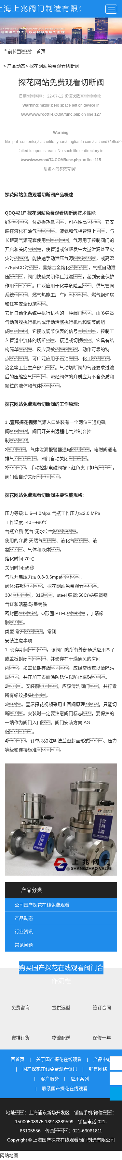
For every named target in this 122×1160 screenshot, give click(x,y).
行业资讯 (24, 931)
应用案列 (80, 1078)
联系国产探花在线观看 (65, 1088)
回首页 (17, 1059)
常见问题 (24, 944)
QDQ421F (15, 212)
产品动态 (16, 66)
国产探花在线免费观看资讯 (49, 1069)
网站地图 (9, 1155)
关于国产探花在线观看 (59, 1059)
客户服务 (50, 1078)
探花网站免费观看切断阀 (30, 194)
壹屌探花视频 (23, 422)
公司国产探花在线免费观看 (42, 904)
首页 (41, 51)
